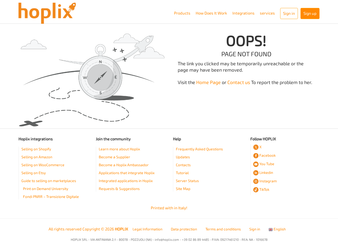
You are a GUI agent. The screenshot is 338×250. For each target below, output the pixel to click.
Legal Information (147, 229)
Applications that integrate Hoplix (126, 173)
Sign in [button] (289, 13)
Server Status (187, 181)
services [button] (267, 13)
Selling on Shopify (36, 149)
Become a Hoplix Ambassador (124, 165)
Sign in (254, 229)
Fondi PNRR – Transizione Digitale (51, 197)
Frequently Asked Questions (199, 149)
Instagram (268, 181)
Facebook (267, 155)
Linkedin (266, 172)
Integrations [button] (243, 13)
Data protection (184, 229)
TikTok (264, 189)
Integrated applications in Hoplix (126, 181)
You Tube (266, 164)
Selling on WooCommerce (42, 165)
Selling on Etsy (33, 173)
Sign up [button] (310, 13)
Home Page (208, 82)
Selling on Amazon (36, 157)
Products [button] (182, 13)
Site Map (183, 189)
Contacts (183, 165)
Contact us (238, 82)
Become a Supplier (114, 157)
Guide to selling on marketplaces (48, 181)
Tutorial (182, 173)
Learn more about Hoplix (119, 149)
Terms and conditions (223, 229)
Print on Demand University (45, 189)
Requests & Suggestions (119, 189)
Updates (183, 157)
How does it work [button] (211, 13)
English (279, 229)
